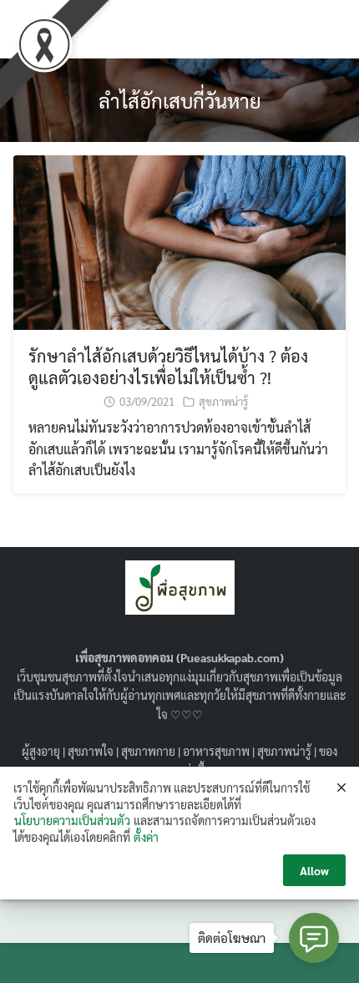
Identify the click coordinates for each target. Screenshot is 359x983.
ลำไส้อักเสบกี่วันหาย (180, 100)
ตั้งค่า (146, 836)
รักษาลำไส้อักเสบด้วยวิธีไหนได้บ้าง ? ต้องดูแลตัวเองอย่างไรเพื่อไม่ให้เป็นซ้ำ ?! (168, 366)
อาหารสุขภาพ (216, 750)
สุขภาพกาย (148, 750)
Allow (314, 870)
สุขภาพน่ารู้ (223, 401)
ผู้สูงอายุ (41, 750)
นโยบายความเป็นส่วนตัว (72, 820)
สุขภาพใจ (91, 750)
